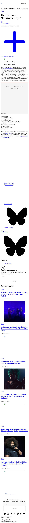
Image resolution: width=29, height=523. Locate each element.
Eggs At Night (23, 136)
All (2, 9)
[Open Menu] (27, 4)
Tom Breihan (5, 23)
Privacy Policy (6, 517)
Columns (11, 9)
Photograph (6, 137)
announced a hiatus (8, 68)
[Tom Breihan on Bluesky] (14, 257)
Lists (27, 9)
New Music (6, 9)
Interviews (17, 9)
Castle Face (8, 133)
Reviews (23, 9)
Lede (15, 521)
